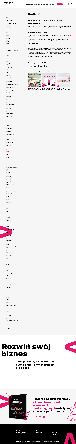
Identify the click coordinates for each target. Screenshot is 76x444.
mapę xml (67, 36)
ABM (7, 17)
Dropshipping (8, 89)
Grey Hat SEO (8, 145)
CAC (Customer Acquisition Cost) (12, 50)
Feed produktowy (9, 114)
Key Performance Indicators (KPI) (12, 167)
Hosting (7, 149)
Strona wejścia (9, 276)
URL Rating (8, 299)
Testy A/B (8, 287)
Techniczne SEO (9, 285)
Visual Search (8, 311)
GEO (7, 122)
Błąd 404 (8, 41)
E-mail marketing (9, 98)
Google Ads (8, 125)
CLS (7, 58)
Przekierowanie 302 (9, 240)
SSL (7, 275)
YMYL (7, 324)
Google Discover (9, 128)
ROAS (7, 253)
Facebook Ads (8, 108)
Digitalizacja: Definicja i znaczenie (12, 84)
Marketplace (8, 194)
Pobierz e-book (38, 416)
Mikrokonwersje (9, 202)
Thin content (8, 288)
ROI (7, 258)
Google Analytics (9, 126)
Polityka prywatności (56, 432)
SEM (7, 267)
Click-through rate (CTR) (10, 56)
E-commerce (8, 96)
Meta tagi (8, 199)
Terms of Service (55, 441)
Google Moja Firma (9, 136)
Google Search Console (10, 139)
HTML (7, 154)
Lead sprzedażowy (9, 179)
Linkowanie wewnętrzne (10, 184)
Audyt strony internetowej (10, 28)
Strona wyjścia (8, 278)
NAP (7, 208)
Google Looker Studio (10, 133)
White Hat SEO (8, 317)
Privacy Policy (49, 441)
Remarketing (8, 250)
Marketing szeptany (9, 193)
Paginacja (8, 227)
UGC (7, 296)
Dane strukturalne (9, 81)
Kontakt (58, 3)
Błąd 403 (8, 40)
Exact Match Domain (9, 102)
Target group (8, 284)
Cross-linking (8, 77)
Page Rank (8, 226)
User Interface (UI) (9, 302)
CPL (7, 70)
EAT (7, 99)
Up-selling (8, 297)
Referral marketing (9, 249)
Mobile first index (9, 204)
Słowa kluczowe (9, 272)
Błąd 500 (8, 43)
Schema (7, 264)
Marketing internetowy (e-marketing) (12, 191)
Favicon (7, 111)
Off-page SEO (8, 217)
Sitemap (7, 270)
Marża (7, 196)
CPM (7, 72)
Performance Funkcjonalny (28, 4)
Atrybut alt (8, 26)
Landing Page (8, 176)
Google (7, 123)
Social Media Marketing (10, 273)
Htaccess (8, 152)
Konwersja (8, 172)
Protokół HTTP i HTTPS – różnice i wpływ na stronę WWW (63, 89)
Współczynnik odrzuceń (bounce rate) (12, 320)
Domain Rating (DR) (9, 87)
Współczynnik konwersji (10, 318)
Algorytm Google (9, 18)
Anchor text (8, 21)
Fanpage (7, 110)
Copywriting (8, 64)
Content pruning (9, 63)
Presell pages (8, 235)
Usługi (35, 4)
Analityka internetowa (10, 20)
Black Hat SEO (8, 38)
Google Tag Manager (10, 142)
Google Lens (8, 131)
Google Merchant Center (10, 134)
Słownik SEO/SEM (52, 4)
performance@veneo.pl (40, 430)
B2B (7, 32)
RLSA (7, 252)
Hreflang (7, 151)
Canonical (8, 53)
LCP (7, 178)
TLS (7, 290)
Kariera (53, 430)
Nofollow (8, 211)
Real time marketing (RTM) (11, 246)
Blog (47, 4)
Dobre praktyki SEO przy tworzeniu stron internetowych (34, 89)
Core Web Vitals (9, 66)
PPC (7, 232)
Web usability (8, 315)
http (63, 36)
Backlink (7, 35)
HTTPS (7, 157)
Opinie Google (8, 220)
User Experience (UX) (10, 300)
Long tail (7, 187)
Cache (7, 52)
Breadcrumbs (8, 44)
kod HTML (69, 35)
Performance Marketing (10, 229)
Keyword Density (9, 169)
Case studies (40, 4)
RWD (7, 260)
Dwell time (8, 92)
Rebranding (8, 247)
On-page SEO (8, 218)
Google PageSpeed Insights (11, 137)
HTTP (47, 66)
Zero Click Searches (9, 328)
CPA (7, 69)
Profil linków (8, 237)
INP (7, 161)
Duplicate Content (9, 90)
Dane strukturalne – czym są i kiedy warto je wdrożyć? (48, 89)
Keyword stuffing (9, 170)
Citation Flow (8, 55)
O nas (44, 4)
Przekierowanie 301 (9, 238)
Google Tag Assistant (10, 140)
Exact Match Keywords (10, 104)
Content (7, 61)
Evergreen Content (9, 101)
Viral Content (8, 309)
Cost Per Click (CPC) (9, 67)
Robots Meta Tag (9, 255)
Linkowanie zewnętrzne (10, 185)
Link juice (8, 182)
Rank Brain (8, 244)
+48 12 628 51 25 (38, 432)
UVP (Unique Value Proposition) (11, 305)
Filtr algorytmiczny (9, 116)
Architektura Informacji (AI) (11, 23)
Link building (8, 181)
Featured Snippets (9, 113)
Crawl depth (8, 75)
